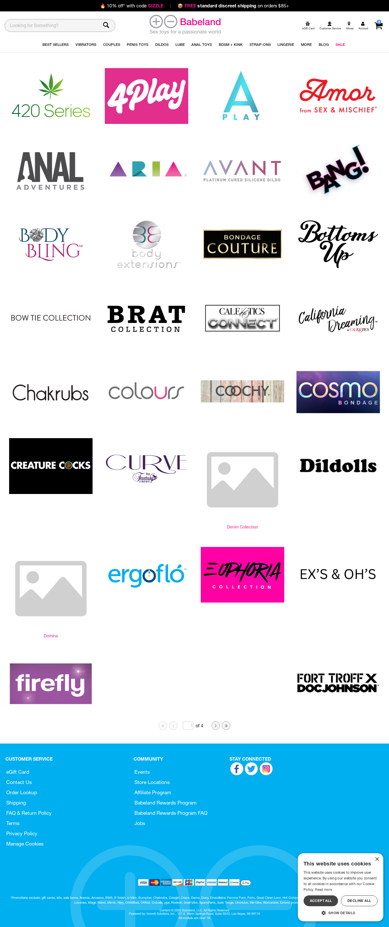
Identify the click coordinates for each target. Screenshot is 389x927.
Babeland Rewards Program (165, 803)
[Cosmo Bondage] (338, 418)
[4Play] (146, 122)
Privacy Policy (21, 833)
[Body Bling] (51, 270)
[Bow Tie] (51, 344)
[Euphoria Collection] (242, 601)
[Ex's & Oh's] (338, 601)
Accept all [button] (321, 901)
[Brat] (146, 344)
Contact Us (19, 782)
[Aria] (146, 196)
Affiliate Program (152, 792)
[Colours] (146, 418)
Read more (323, 889)
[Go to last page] (226, 725)
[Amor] (338, 122)
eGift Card (17, 772)
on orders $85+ (233, 6)
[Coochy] (242, 418)
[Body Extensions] (146, 270)
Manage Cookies (25, 844)
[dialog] (340, 887)
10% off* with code (131, 6)
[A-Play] (242, 122)
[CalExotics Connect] (242, 344)
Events (142, 772)
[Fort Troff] (338, 709)
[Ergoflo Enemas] (146, 601)
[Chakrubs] (51, 418)
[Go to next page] (216, 725)
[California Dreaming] (338, 345)
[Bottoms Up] (338, 270)
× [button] (377, 859)
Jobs (139, 823)
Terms (13, 823)
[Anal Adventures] (51, 196)
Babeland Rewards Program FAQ (170, 813)
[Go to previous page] (173, 725)
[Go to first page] (163, 725)
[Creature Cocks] (51, 492)
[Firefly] (51, 709)
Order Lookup (21, 792)
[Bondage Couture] (242, 270)
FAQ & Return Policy (29, 813)
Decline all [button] (359, 901)
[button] (341, 913)
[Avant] (242, 196)
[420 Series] (51, 122)
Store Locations (152, 782)
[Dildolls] (338, 492)
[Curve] (146, 492)
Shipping (16, 803)
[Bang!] (338, 196)
